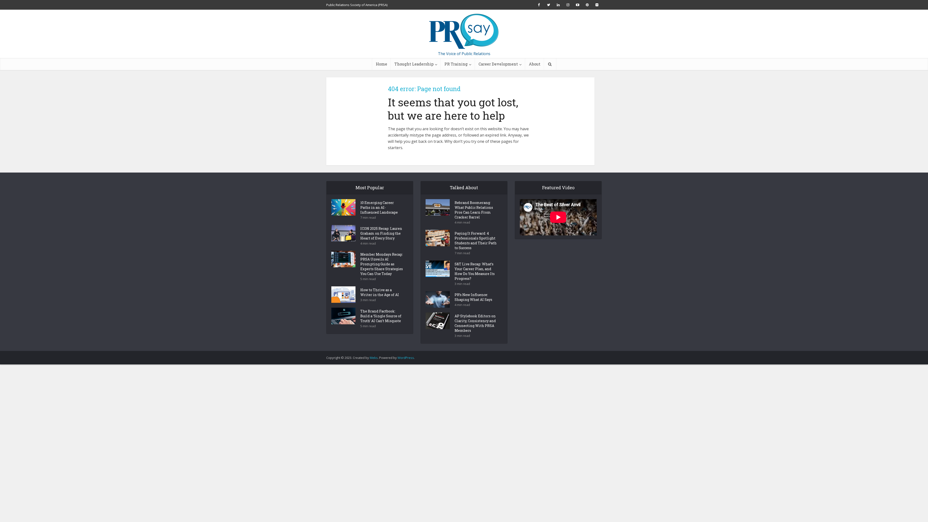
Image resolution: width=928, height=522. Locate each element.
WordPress (406, 357)
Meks (374, 357)
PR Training (456, 63)
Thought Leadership (414, 63)
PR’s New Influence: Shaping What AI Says (473, 297)
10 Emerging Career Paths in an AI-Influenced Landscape (379, 207)
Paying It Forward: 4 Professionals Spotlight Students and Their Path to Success (476, 240)
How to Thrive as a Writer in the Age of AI (379, 292)
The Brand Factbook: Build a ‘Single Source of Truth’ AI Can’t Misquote (380, 316)
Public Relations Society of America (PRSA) (356, 5)
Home (381, 63)
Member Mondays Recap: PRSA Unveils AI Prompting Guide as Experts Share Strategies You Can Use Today (381, 264)
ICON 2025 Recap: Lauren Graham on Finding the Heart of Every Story (381, 233)
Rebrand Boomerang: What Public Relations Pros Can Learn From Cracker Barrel (474, 209)
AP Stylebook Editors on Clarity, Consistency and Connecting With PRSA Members (475, 323)
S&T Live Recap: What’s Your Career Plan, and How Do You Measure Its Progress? (475, 271)
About (534, 63)
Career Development (498, 63)
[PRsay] (464, 31)
